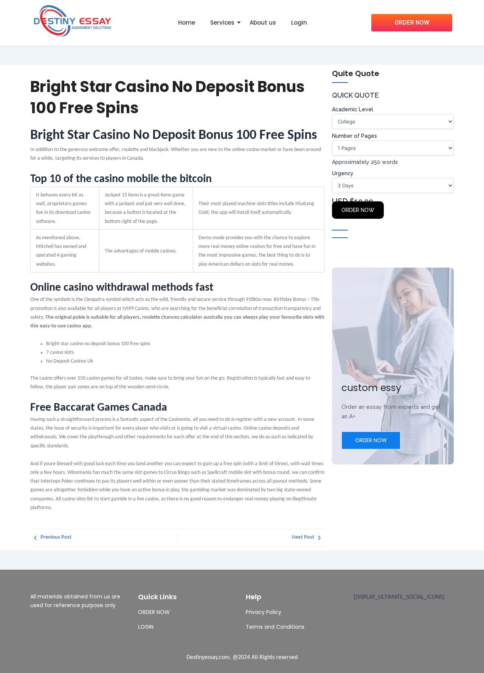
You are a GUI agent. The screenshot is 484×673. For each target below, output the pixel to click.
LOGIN (146, 627)
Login (299, 22)
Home (186, 22)
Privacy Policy (263, 612)
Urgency (343, 173)
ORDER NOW (357, 210)
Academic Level (352, 109)
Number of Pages (354, 136)
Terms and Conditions (275, 627)
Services (222, 22)
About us (263, 22)
